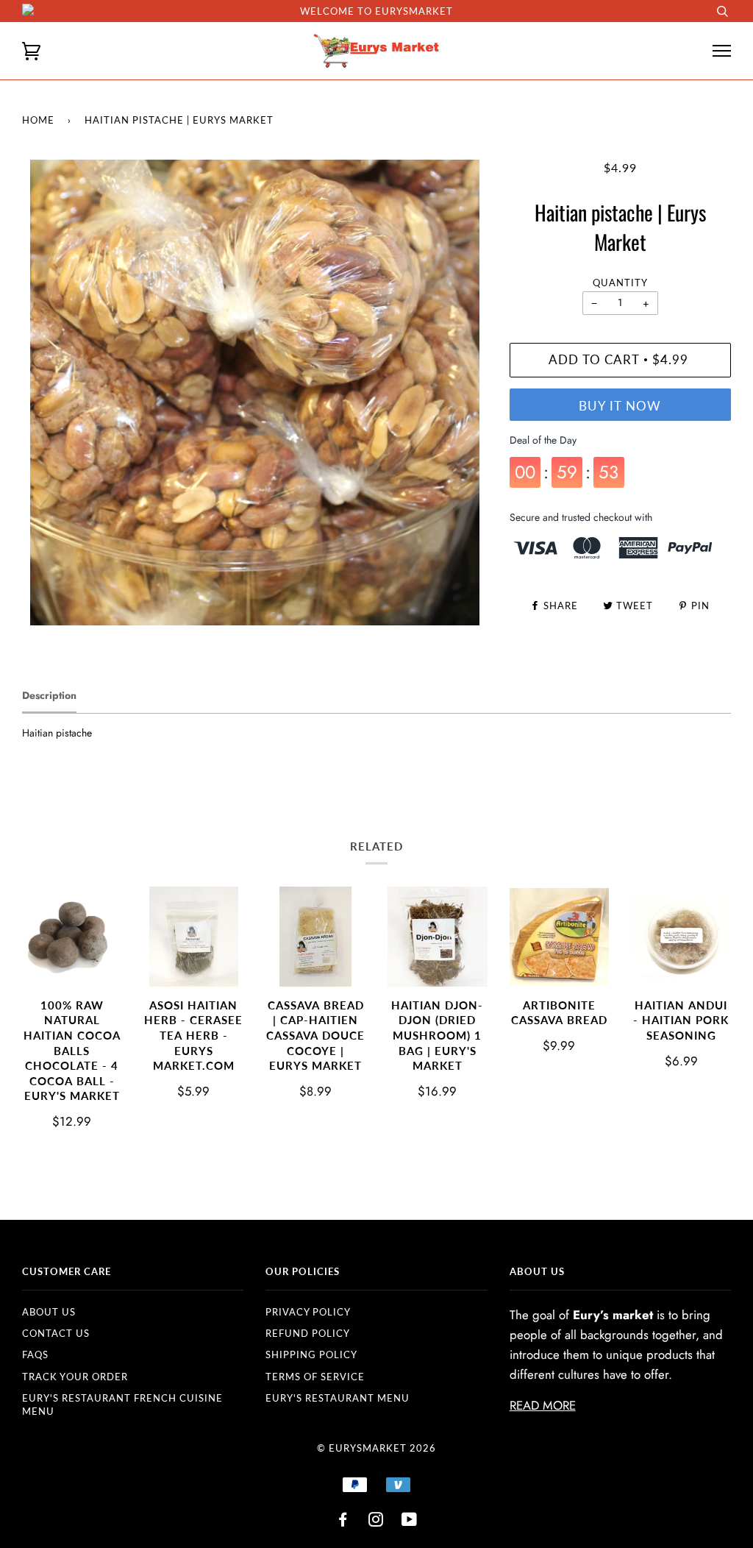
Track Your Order (75, 1376)
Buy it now (620, 406)
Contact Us (56, 1333)
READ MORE (543, 1405)
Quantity (620, 282)
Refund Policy (307, 1333)
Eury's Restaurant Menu (337, 1398)
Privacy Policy (308, 1312)
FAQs (35, 1354)
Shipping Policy (311, 1354)
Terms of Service (315, 1376)
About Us (49, 1312)
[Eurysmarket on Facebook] (343, 1521)
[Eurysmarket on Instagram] (376, 1521)
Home (38, 120)
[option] (255, 392)
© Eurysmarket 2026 (376, 1448)
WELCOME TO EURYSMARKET (376, 11)
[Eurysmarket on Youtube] (410, 1521)
